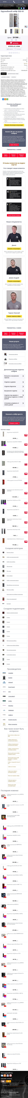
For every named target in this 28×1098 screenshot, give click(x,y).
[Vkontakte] (2, 1075)
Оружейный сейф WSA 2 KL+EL (13, 835)
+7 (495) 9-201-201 (7, 7)
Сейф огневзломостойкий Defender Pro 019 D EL (15, 1044)
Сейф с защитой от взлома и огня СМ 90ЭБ (15, 805)
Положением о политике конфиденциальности (16, 1086)
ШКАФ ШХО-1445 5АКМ (12, 1013)
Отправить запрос (14, 423)
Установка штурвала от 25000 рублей (11, 404)
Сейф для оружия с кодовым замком (12, 781)
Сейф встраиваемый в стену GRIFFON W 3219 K (15, 963)
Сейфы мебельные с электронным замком (13, 740)
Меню (4, 1)
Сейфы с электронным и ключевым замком (13, 749)
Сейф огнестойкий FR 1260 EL (13, 1054)
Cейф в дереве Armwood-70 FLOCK (14, 480)
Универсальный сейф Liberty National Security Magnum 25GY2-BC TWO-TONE (15, 452)
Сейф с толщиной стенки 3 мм (14, 763)
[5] (17, 53)
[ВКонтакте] (3, 99)
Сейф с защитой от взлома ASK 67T (15, 984)
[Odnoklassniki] (5, 1075)
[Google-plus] (10, 1075)
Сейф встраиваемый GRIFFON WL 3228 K (14, 845)
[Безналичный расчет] (8, 1081)
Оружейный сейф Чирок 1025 (13, 529)
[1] (9, 53)
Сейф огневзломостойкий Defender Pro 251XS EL (15, 856)
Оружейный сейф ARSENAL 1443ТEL (15, 913)
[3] (13, 53)
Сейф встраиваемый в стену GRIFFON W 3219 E (15, 1003)
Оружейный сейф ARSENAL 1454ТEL (15, 875)
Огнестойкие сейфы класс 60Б (14, 736)
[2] (11, 53)
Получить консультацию (14, 248)
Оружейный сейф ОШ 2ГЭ (12, 432)
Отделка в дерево (10, 382)
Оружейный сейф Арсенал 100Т (14, 1063)
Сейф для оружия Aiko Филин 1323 (14, 944)
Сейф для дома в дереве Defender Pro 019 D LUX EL (15, 974)
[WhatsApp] (7, 99)
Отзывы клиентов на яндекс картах (14, 164)
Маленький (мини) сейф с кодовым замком (14, 754)
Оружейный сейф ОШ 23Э (12, 471)
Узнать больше (14, 144)
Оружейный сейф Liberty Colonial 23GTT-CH (14, 519)
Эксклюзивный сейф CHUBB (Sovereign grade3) (13, 816)
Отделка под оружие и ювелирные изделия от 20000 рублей (13, 397)
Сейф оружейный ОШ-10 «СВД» (14, 461)
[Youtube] (7, 1075)
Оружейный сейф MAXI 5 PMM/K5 (14, 441)
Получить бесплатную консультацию (14, 125)
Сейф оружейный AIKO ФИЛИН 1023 (15, 826)
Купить (15, 43)
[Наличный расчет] (3, 1081)
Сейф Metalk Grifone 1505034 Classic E (15, 539)
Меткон (25, 63)
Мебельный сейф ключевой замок (12, 785)
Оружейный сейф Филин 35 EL (14, 953)
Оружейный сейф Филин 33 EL (14, 500)
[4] (15, 53)
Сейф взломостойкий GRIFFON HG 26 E (15, 934)
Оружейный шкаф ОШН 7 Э (13, 509)
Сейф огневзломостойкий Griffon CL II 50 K (15, 1023)
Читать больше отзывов (14, 215)
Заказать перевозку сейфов (14, 316)
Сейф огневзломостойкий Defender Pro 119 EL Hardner (15, 924)
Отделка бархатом (10, 386)
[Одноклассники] (5, 99)
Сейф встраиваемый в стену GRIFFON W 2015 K (15, 795)
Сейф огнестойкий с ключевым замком (12, 772)
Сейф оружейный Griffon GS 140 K (14, 865)
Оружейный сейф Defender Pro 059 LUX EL (14, 1033)
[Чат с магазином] (19, 8)
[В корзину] (25, 435)
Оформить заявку (21, 155)
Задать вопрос (6, 155)
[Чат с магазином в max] (24, 8)
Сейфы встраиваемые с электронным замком (13, 745)
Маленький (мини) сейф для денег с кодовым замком (13, 758)
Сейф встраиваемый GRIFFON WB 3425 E (14, 894)
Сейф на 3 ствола (12, 766)
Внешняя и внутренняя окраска (11, 376)
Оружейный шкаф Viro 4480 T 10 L (14, 884)
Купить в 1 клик (14, 46)
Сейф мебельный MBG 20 (12, 904)
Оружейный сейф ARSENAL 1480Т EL (15, 993)
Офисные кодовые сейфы (13, 775)
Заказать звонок (13, 155)
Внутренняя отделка (10, 391)
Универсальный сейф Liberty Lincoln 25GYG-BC (15, 490)
